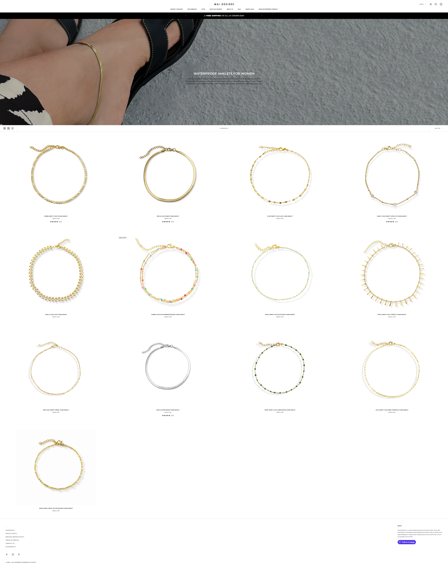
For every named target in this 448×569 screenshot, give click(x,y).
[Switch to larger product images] (5, 128)
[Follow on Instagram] (13, 554)
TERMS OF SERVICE (12, 540)
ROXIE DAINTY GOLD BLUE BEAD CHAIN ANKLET (280, 314)
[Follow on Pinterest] (19, 554)
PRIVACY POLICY (11, 533)
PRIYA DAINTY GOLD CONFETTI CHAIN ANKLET (392, 314)
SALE (239, 9)
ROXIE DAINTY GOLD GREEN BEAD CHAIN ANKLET (280, 410)
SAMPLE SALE (249, 9)
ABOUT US (230, 9)
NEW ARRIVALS (192, 9)
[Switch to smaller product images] (8, 128)
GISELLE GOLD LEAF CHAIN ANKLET (56, 314)
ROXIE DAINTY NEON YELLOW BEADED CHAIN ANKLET (56, 508)
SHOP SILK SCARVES (216, 9)
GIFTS (203, 9)
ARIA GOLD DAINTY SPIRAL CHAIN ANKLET (56, 410)
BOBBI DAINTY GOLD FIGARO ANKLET (56, 216)
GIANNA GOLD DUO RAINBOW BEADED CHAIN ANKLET (168, 314)
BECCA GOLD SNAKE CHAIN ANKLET (168, 216)
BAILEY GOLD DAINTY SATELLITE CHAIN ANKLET (392, 216)
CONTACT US (10, 543)
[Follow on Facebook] (7, 554)
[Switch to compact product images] (12, 128)
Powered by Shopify (28, 562)
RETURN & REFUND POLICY (15, 537)
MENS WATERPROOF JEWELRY (268, 9)
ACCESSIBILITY (11, 547)
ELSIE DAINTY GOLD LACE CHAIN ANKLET (280, 216)
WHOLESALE (10, 530)
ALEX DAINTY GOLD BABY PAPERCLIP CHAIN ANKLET (392, 410)
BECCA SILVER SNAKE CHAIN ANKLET (168, 410)
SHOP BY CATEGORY (176, 9)
